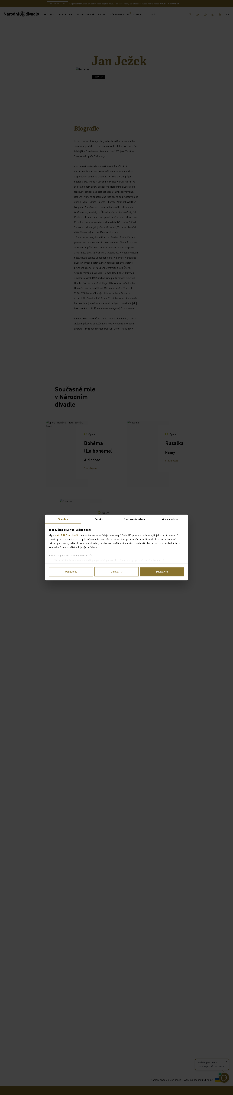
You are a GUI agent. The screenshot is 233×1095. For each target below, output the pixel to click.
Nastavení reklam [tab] (134, 519)
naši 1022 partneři (66, 535)
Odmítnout (71, 572)
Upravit (115, 572)
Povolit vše (162, 572)
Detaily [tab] (99, 519)
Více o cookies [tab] (170, 519)
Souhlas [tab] (63, 519)
